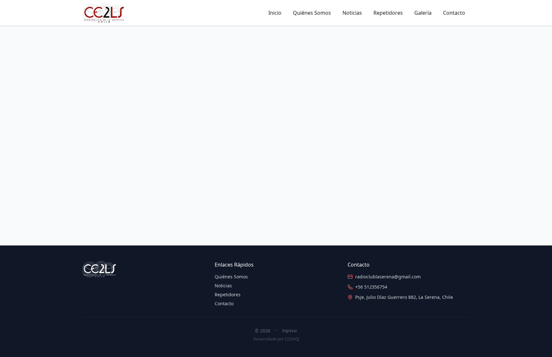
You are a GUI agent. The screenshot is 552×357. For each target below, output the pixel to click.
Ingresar (289, 330)
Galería (423, 12)
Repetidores (388, 12)
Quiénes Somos (312, 12)
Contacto (454, 12)
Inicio (274, 12)
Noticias (352, 12)
